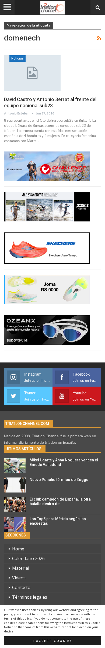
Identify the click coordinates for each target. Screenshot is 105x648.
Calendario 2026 (28, 558)
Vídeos (19, 578)
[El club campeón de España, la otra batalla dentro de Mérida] (15, 504)
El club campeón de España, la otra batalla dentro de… (60, 501)
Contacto (21, 587)
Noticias (17, 58)
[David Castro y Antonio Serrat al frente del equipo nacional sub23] (32, 73)
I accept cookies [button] (52, 641)
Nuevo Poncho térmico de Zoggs (59, 479)
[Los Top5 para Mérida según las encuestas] (15, 524)
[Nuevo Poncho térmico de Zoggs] (15, 485)
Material (20, 568)
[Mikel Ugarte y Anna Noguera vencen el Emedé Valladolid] (15, 465)
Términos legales (29, 597)
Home (18, 549)
